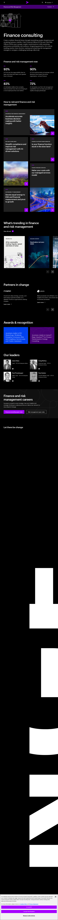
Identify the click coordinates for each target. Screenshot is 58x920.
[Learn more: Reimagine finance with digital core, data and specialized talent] (42, 187)
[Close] (55, 896)
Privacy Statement (33, 904)
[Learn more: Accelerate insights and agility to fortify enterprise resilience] (29, 122)
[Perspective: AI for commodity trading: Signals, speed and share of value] (14, 252)
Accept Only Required (29, 911)
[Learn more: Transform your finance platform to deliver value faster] (42, 149)
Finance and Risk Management (12, 7)
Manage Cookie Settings (29, 915)
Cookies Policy (23, 904)
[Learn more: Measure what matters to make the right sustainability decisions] (16, 200)
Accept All (29, 907)
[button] (14, 412)
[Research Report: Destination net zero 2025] (38, 252)
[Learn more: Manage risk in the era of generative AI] (16, 161)
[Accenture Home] (27, 2)
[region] (29, 907)
